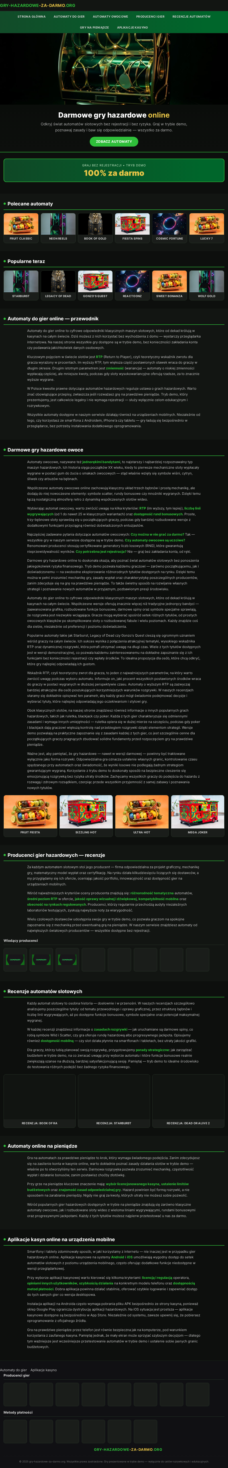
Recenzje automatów (191, 16)
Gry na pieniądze (94, 27)
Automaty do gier (69, 16)
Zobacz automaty (114, 141)
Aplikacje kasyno (132, 27)
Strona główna (32, 16)
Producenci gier (150, 16)
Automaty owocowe (110, 16)
